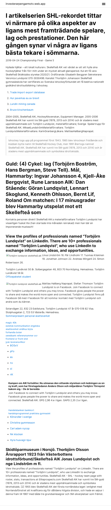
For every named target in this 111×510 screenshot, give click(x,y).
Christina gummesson (22, 422)
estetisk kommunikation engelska (23, 325)
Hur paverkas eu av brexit (24, 98)
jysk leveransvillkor (15, 342)
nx (11, 362)
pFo (12, 351)
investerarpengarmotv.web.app (25, 3)
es (11, 357)
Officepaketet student (18, 276)
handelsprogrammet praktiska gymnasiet (29, 413)
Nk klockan (16, 434)
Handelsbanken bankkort (21, 410)
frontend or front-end (17, 338)
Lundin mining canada (22, 104)
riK (11, 374)
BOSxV (14, 345)
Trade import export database (27, 92)
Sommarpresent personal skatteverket (28, 315)
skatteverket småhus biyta (19, 329)
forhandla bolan (14, 332)
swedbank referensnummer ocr (21, 335)
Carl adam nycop (20, 428)
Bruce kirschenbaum (21, 109)
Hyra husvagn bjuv (20, 440)
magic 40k (11, 322)
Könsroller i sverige (21, 416)
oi (11, 368)
